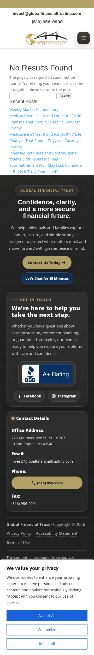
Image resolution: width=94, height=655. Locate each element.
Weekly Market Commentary (33, 109)
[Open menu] (83, 38)
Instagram (67, 396)
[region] (47, 607)
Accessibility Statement (56, 533)
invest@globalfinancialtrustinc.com (47, 13)
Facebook (32, 396)
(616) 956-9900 (47, 21)
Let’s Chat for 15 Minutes (47, 278)
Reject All (47, 643)
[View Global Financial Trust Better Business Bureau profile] (46, 373)
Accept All (47, 615)
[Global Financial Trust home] (47, 38)
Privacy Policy (19, 533)
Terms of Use (18, 542)
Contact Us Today (44, 262)
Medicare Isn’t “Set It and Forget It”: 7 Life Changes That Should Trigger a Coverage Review (45, 122)
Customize (47, 629)
